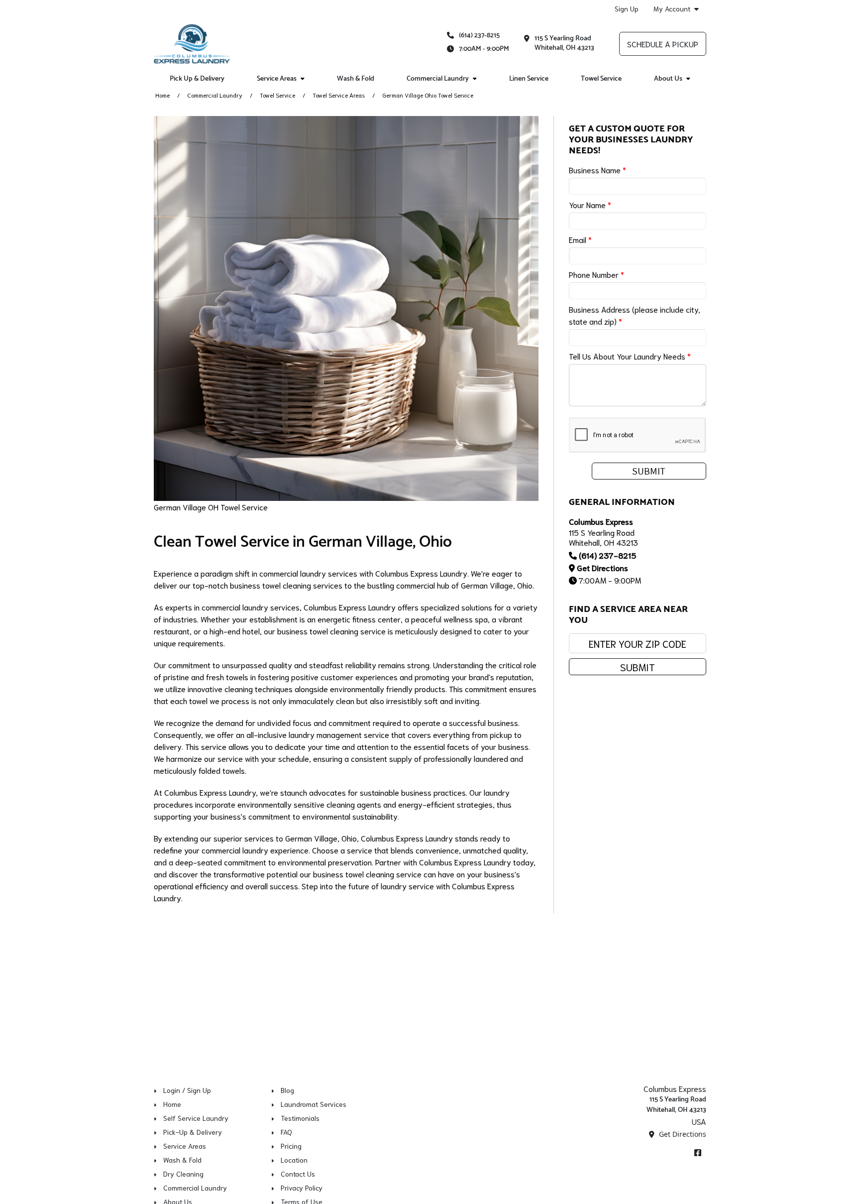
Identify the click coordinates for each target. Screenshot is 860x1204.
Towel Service (601, 79)
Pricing (291, 1145)
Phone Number (596, 274)
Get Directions (602, 567)
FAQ (286, 1131)
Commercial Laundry (214, 95)
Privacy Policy (301, 1187)
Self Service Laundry (195, 1117)
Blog (287, 1089)
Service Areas (184, 1145)
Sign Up (627, 8)
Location (294, 1159)
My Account (671, 8)
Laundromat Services (313, 1103)
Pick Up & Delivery (197, 79)
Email (580, 239)
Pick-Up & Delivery (192, 1131)
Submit (637, 666)
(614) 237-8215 (479, 35)
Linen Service (528, 79)
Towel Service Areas (339, 95)
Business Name (597, 169)
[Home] (192, 44)
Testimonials (300, 1117)
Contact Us (298, 1173)
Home (162, 95)
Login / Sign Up (187, 1089)
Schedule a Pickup (662, 43)
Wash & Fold (355, 79)
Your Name (590, 204)
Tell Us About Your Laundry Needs (630, 356)
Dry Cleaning (183, 1173)
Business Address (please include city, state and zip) (634, 315)
